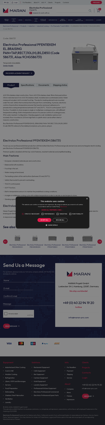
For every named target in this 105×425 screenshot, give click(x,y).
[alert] (52, 212)
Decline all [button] (60, 220)
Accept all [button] (44, 220)
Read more (63, 207)
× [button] (87, 199)
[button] (52, 210)
